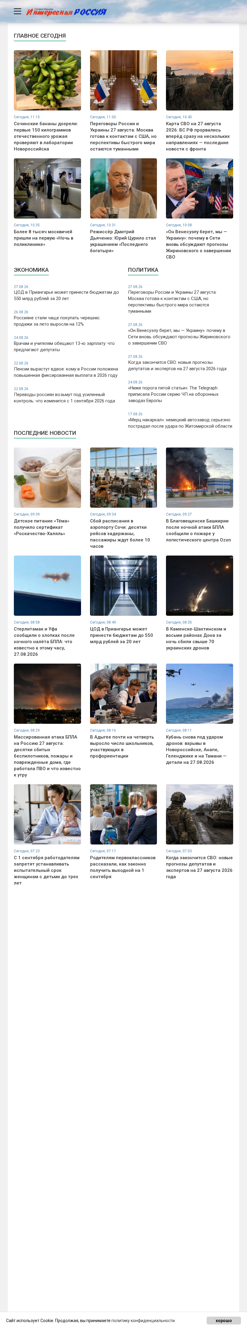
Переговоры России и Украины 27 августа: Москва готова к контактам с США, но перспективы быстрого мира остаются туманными (172, 299)
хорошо (224, 1320)
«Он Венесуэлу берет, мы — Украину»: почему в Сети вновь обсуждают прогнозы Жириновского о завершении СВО (179, 334)
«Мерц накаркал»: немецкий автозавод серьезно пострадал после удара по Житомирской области (180, 420)
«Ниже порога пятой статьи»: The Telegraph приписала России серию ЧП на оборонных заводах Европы (173, 391)
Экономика (31, 269)
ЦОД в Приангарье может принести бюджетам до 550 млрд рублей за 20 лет (66, 293)
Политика (143, 269)
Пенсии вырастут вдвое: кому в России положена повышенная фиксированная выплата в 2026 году (66, 369)
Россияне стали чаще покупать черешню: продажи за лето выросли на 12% (57, 318)
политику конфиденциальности (143, 1320)
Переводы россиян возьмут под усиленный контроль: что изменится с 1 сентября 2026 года (64, 395)
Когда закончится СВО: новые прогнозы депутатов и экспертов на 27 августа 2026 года (177, 363)
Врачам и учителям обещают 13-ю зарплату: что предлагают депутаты (64, 344)
